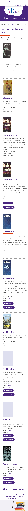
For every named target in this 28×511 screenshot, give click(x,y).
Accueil (11, 24)
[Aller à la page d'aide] (26, 5)
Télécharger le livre (8, 203)
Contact (5, 494)
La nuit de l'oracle (9, 231)
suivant (15, 489)
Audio (7, 18)
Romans (9, 198)
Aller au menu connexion (14, 1)
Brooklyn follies (8, 332)
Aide (9, 494)
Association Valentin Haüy (14, 498)
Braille (15, 18)
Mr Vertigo (6, 419)
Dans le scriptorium (10, 464)
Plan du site (14, 494)
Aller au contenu (4, 1)
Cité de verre (7, 98)
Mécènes (20, 496)
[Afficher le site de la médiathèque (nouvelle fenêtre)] (17, 12)
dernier (21, 489)
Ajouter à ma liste (9, 207)
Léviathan (6, 61)
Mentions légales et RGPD (11, 496)
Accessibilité (22, 494)
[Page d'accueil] (11, 13)
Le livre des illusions (10, 135)
